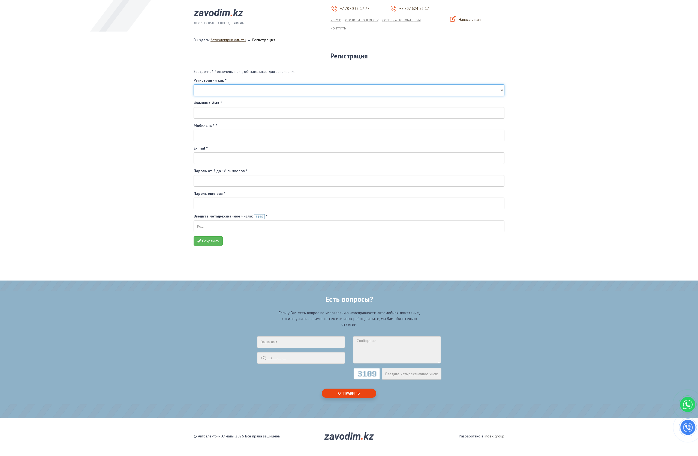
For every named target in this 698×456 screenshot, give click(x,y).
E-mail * (200, 148)
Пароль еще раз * (209, 193)
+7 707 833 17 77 (354, 8)
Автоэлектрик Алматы (228, 39)
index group (494, 436)
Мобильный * (205, 125)
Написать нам (469, 19)
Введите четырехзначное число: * (230, 216)
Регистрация (263, 39)
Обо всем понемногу (361, 20)
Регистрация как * (210, 80)
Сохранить (210, 241)
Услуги (336, 20)
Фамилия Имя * (208, 102)
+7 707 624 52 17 (414, 8)
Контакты (339, 28)
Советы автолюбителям (401, 20)
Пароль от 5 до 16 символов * (220, 170)
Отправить (349, 393)
